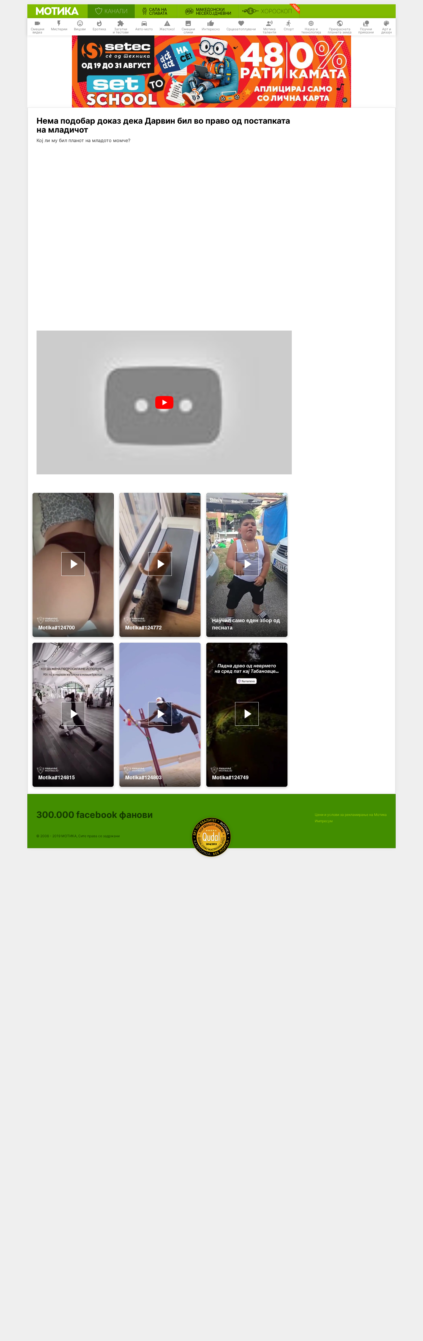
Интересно (211, 29)
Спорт (289, 29)
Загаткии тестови (121, 31)
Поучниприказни (366, 31)
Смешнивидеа (37, 31)
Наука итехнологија (311, 31)
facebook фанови (94, 814)
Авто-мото (144, 29)
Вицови (80, 29)
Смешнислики (188, 31)
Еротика (99, 29)
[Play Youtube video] (164, 402)
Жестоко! (167, 29)
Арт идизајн (386, 31)
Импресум (324, 821)
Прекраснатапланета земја (340, 31)
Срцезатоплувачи (241, 29)
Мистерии (59, 29)
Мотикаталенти (269, 31)
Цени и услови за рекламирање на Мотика (351, 814)
